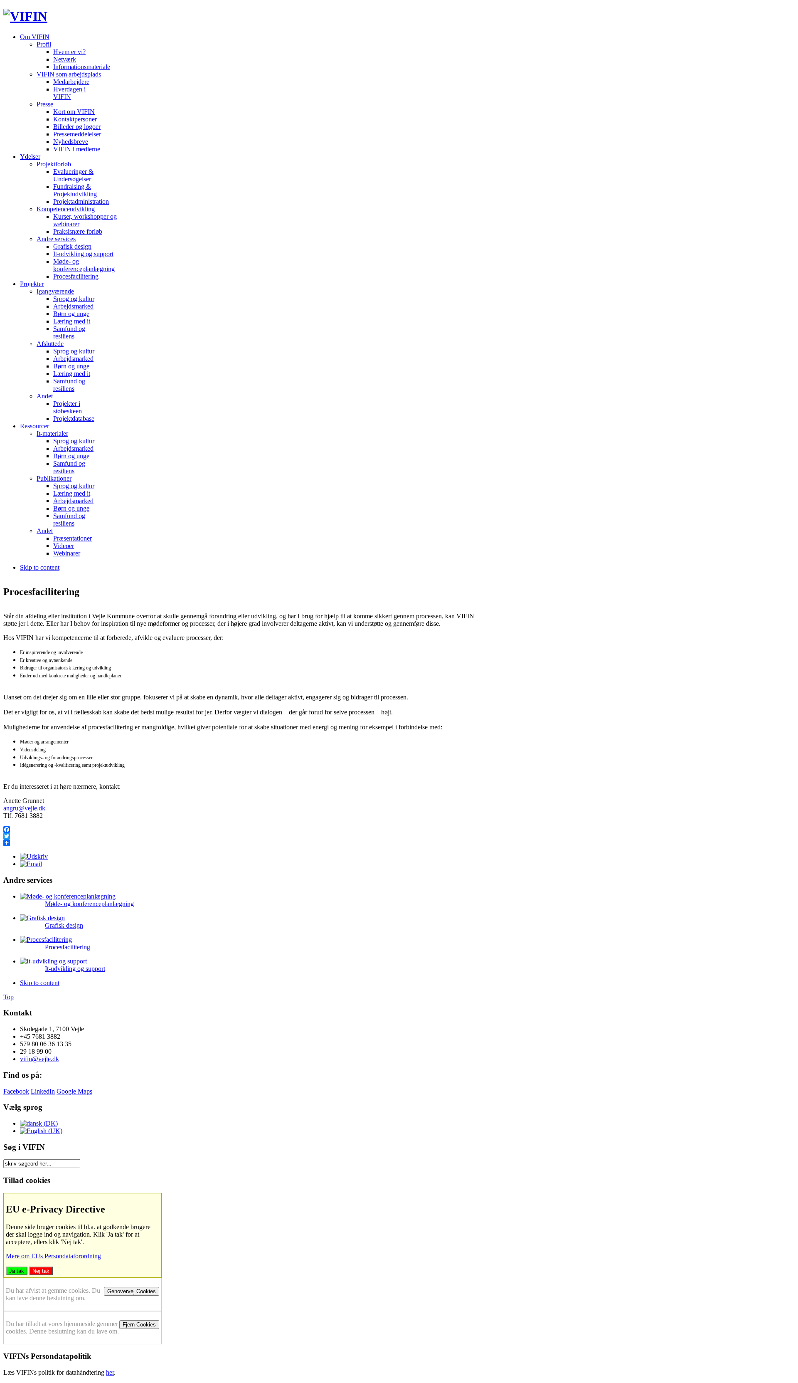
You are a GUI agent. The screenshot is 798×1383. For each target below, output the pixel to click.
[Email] (31, 863)
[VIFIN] (25, 16)
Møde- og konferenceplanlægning (89, 903)
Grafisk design (64, 925)
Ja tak (16, 1271)
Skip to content (39, 567)
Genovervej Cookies (131, 1291)
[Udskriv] (34, 856)
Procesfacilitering (67, 947)
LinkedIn (43, 1091)
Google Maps (74, 1091)
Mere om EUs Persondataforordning (53, 1256)
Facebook (16, 1091)
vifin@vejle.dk (39, 1058)
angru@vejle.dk (24, 808)
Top (8, 996)
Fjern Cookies (139, 1324)
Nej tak (40, 1271)
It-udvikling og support (75, 968)
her (110, 1372)
